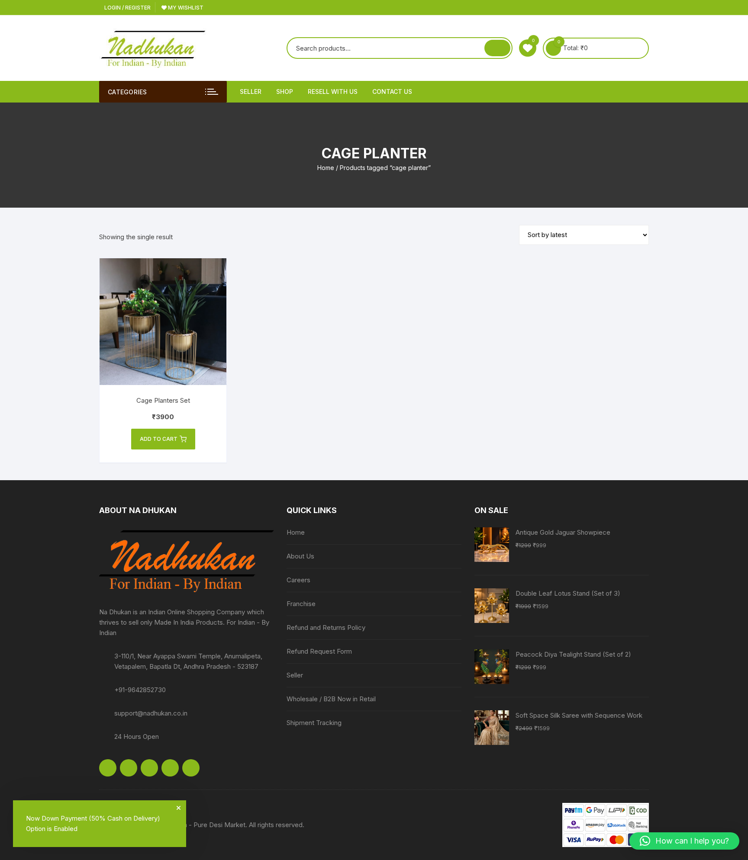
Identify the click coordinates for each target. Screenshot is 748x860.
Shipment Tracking (314, 723)
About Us (300, 556)
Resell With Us (333, 91)
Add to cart (158, 439)
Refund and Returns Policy (326, 627)
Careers (298, 580)
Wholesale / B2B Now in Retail (331, 699)
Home (325, 167)
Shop (284, 91)
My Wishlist (185, 7)
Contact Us (392, 91)
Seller (250, 91)
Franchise (301, 604)
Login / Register (127, 7)
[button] (684, 841)
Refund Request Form (319, 651)
